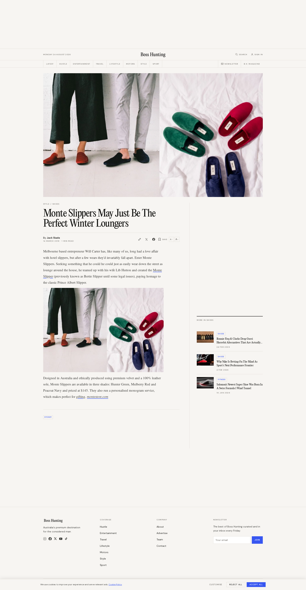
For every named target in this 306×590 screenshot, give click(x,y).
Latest (49, 64)
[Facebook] (50, 538)
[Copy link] (139, 239)
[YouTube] (61, 538)
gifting (80, 396)
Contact (161, 545)
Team (160, 539)
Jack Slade (53, 237)
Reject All (235, 584)
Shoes (55, 204)
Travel (100, 64)
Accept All (256, 584)
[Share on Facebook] (154, 239)
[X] (55, 538)
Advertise (162, 533)
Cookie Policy (115, 584)
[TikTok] (66, 538)
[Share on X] (146, 239)
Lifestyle (114, 64)
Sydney (48, 417)
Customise (215, 584)
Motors (130, 64)
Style (144, 64)
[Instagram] (44, 538)
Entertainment (81, 64)
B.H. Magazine (252, 64)
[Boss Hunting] (153, 54)
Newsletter (231, 64)
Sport (156, 64)
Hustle (63, 64)
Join (257, 540)
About (160, 526)
